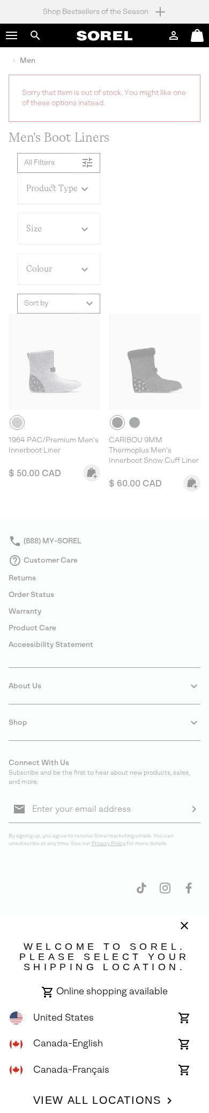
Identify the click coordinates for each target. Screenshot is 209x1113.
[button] (12, 35)
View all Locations (97, 1100)
